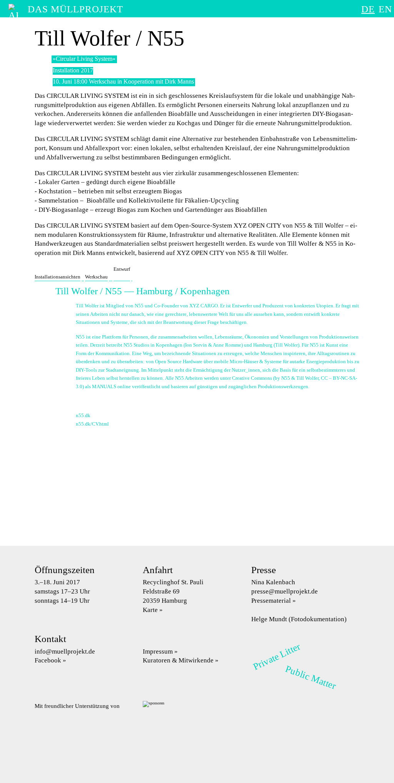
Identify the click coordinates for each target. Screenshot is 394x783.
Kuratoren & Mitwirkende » (181, 660)
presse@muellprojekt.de (284, 591)
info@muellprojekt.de (65, 651)
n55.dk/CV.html (92, 424)
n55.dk (83, 415)
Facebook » (50, 660)
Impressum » (160, 651)
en (385, 9)
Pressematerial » (273, 600)
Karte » (153, 610)
